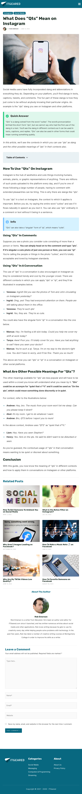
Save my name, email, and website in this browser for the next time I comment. (40, 724)
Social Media (20, 13)
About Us (57, 765)
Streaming (32, 775)
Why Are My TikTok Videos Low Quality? (17, 580)
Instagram (8, 13)
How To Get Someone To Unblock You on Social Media (20, 511)
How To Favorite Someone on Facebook (56, 580)
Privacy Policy (59, 768)
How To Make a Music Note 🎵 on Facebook (57, 545)
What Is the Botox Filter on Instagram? (55, 511)
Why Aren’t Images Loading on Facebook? (18, 545)
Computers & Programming (39, 772)
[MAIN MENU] (79, 4)
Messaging (32, 768)
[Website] (41, 716)
